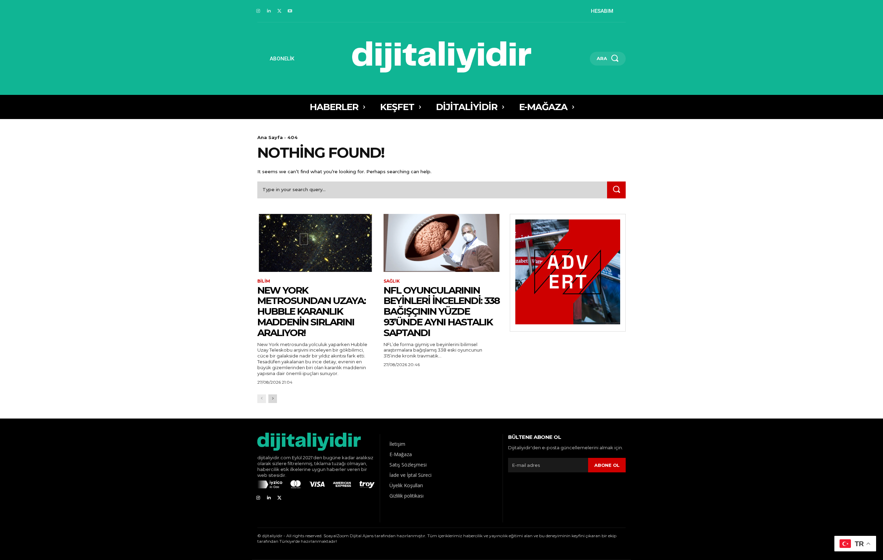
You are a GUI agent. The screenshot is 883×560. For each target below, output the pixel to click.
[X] (279, 11)
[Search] (616, 189)
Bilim (263, 281)
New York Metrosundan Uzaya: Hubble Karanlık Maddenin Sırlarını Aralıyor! (311, 311)
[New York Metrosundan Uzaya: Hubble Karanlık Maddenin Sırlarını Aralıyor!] (315, 243)
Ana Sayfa (270, 137)
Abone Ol (606, 465)
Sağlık (392, 281)
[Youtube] (290, 11)
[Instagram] (258, 11)
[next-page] (272, 398)
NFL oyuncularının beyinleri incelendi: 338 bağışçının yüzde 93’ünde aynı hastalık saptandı (441, 311)
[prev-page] (261, 398)
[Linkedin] (268, 11)
